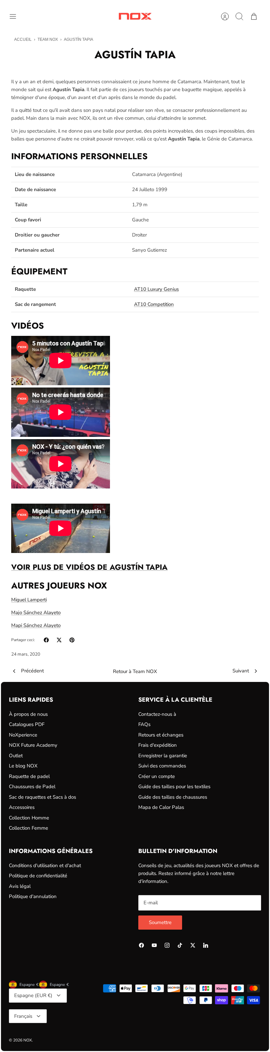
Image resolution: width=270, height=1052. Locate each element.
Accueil (23, 39)
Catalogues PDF (26, 724)
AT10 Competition (154, 304)
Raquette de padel (29, 776)
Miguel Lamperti (29, 599)
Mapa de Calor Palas (161, 807)
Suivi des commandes (162, 766)
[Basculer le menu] (16, 16)
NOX (27, 1040)
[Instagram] (167, 945)
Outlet (16, 755)
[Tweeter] (59, 640)
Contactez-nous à (157, 714)
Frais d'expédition (157, 745)
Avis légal (20, 886)
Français (23, 1016)
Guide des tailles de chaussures (172, 797)
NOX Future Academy (33, 745)
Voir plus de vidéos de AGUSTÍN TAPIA (89, 567)
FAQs (144, 724)
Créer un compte (156, 776)
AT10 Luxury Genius (156, 289)
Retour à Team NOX (135, 671)
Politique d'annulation (33, 896)
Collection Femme (28, 828)
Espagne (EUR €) (33, 995)
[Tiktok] (180, 945)
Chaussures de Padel (32, 786)
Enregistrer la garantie (162, 755)
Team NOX (48, 39)
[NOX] (135, 16)
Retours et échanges (160, 735)
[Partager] (46, 640)
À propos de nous (28, 714)
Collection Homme (29, 817)
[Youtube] (154, 945)
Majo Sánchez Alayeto (36, 612)
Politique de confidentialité (38, 875)
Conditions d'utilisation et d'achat (45, 865)
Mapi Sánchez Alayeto (36, 625)
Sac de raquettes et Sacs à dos (42, 797)
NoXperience (23, 735)
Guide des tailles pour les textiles (174, 786)
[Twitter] (192, 945)
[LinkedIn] (205, 945)
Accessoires (22, 807)
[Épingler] (72, 640)
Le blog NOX (23, 766)
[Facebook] (141, 945)
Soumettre (160, 922)
